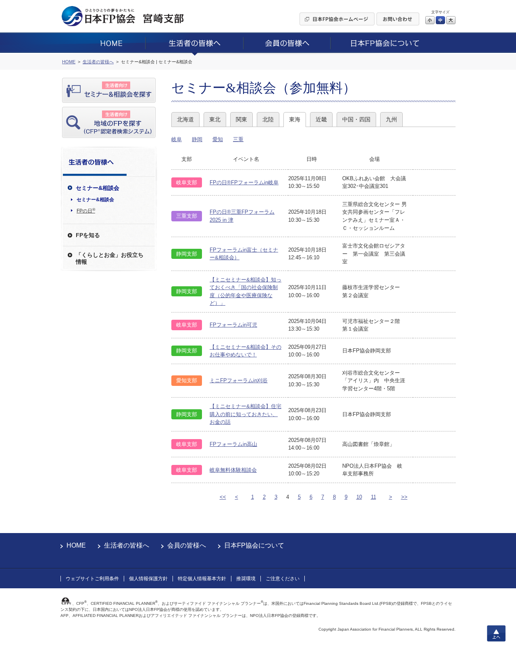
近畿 (321, 119)
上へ (496, 633)
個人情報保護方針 (148, 578)
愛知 (217, 139)
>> (404, 497)
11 (373, 497)
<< (223, 497)
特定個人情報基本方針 (202, 578)
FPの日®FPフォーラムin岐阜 (244, 182)
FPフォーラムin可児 (233, 325)
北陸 (268, 119)
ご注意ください (283, 578)
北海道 (185, 119)
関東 (241, 119)
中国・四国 (356, 119)
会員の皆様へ (186, 545)
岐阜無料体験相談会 (233, 470)
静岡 (197, 139)
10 (359, 497)
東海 (294, 119)
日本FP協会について (254, 545)
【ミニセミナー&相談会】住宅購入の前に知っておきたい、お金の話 (245, 414)
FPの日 (86, 210)
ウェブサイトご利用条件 (92, 578)
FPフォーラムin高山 (233, 444)
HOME (76, 545)
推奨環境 (246, 578)
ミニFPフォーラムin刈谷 (239, 380)
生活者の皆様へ (126, 545)
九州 (391, 119)
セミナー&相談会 (95, 199)
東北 (215, 119)
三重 (238, 139)
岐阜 (176, 139)
